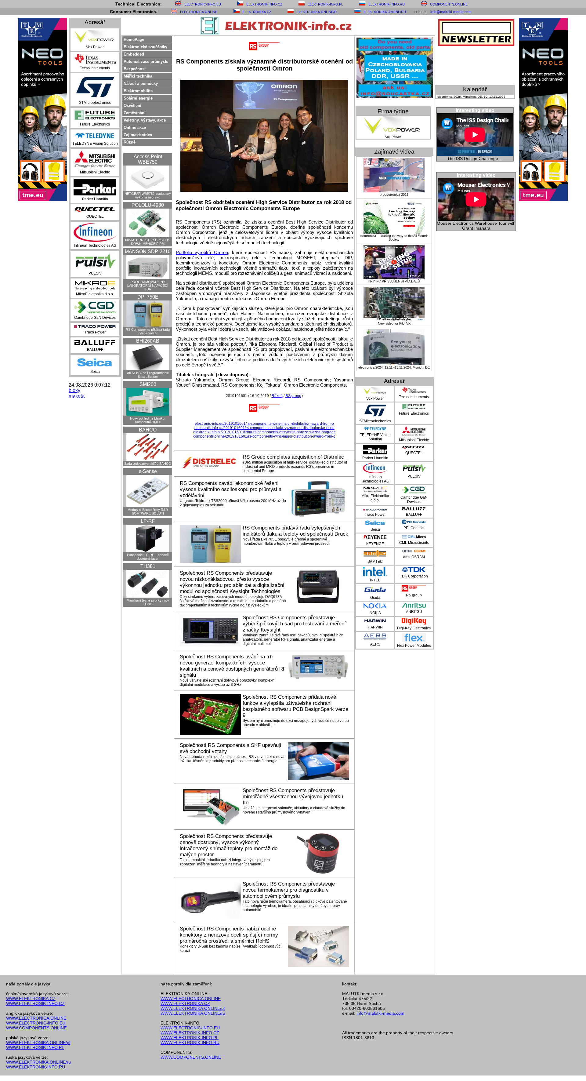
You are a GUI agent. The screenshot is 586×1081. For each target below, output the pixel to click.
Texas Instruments (95, 68)
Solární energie (138, 98)
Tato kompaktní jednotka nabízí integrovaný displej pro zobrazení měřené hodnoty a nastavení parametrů (225, 862)
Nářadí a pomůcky (141, 83)
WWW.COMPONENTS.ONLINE (36, 1027)
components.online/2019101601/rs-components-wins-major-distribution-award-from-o (264, 436)
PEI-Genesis (413, 528)
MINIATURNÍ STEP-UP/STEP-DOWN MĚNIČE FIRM (147, 242)
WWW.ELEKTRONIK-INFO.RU (35, 1067)
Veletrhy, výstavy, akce (145, 120)
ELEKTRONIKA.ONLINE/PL (317, 12)
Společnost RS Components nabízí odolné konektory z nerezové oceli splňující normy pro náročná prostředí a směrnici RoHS (229, 935)
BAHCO (148, 429)
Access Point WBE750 (148, 159)
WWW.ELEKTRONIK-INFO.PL (35, 1047)
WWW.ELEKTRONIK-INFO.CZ (35, 1003)
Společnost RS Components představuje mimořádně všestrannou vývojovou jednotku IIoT (293, 797)
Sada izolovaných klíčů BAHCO (147, 463)
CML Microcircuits (414, 542)
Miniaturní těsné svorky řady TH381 (148, 602)
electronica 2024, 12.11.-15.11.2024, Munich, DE (394, 367)
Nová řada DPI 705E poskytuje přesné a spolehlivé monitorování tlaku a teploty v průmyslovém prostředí (286, 541)
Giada (375, 597)
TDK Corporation (414, 576)
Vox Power (95, 47)
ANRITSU (414, 612)
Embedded (134, 54)
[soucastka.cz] (394, 96)
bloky (74, 390)
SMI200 (147, 384)
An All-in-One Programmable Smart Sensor (148, 374)
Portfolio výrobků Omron (202, 252)
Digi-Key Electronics (414, 628)
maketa (77, 396)
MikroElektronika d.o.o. (95, 294)
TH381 (147, 566)
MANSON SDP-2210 (148, 251)
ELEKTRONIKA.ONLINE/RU (385, 12)
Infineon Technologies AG (95, 245)
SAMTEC (375, 561)
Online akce (135, 127)
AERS (375, 644)
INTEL (375, 580)
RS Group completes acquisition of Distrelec (293, 457)
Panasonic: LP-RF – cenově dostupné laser (148, 556)
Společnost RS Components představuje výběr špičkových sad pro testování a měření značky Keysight (294, 624)
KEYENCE (375, 544)
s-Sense (148, 471)
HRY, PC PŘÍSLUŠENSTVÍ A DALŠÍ (394, 281)
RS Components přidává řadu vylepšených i (148, 331)
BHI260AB (147, 341)
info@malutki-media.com (451, 12)
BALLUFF (95, 350)
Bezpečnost (135, 69)
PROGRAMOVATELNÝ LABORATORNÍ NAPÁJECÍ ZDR (147, 285)
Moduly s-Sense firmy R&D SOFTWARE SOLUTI (148, 511)
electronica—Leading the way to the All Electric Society (394, 237)
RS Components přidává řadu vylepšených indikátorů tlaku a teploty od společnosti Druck (295, 531)
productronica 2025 (394, 194)
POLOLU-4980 (148, 205)
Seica (95, 371)
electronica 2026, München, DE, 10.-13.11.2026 (471, 96)
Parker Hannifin (95, 199)
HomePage (134, 39)
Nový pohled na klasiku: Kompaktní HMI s (147, 420)
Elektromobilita (138, 91)
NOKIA (375, 613)
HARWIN (375, 627)
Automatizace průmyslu (146, 61)
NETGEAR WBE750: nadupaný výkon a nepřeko (148, 195)
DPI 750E (147, 297)
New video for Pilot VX (394, 323)
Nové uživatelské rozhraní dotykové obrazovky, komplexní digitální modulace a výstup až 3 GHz (227, 682)
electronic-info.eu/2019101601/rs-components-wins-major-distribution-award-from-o (264, 423)
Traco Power (95, 332)
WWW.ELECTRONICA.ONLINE (36, 1018)
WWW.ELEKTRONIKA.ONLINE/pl (38, 1042)
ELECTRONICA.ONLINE (198, 12)
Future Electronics (95, 124)
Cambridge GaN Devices (95, 317)
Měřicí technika (138, 76)
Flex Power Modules (414, 645)
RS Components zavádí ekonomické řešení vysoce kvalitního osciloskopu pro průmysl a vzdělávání (230, 489)
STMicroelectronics (95, 102)
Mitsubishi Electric (95, 172)
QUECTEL (95, 216)
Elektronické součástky (145, 47)
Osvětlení (132, 105)
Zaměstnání (135, 113)
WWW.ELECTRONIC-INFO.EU (35, 1023)
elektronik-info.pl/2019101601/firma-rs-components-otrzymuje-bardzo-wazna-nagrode (264, 432)
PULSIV (95, 273)
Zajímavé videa (138, 135)
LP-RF (148, 521)
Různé (130, 142)
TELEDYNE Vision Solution (95, 143)
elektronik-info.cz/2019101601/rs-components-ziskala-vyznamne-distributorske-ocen (264, 428)
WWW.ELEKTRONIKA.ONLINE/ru (38, 1062)
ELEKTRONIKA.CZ (257, 12)
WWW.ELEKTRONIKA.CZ (31, 998)
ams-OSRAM (414, 557)
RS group (293, 396)
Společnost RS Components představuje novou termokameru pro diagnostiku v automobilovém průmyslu (289, 890)
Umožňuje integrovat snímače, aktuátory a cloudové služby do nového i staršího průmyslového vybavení (294, 810)
